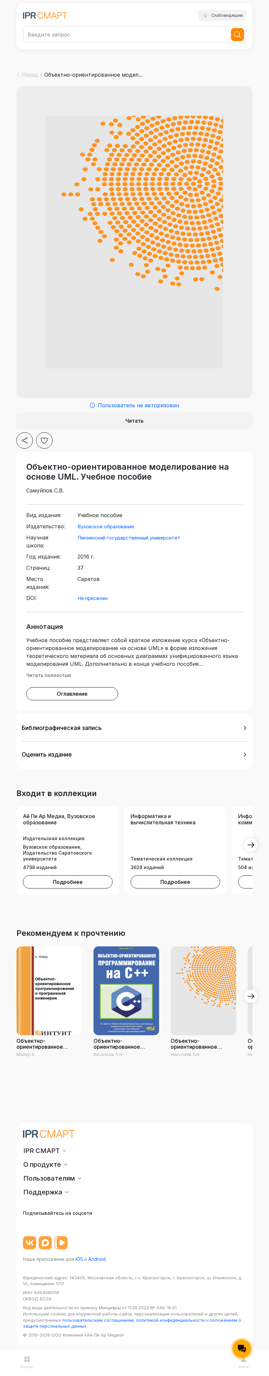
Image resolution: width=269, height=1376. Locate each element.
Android (97, 1259)
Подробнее (68, 882)
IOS (79, 1259)
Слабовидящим (227, 15)
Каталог (26, 1367)
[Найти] (237, 34)
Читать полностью (48, 675)
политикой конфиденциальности (170, 1320)
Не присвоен (92, 598)
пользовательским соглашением (98, 1320)
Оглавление (72, 693)
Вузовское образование (105, 526)
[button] (134, 728)
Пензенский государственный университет (128, 538)
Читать (134, 420)
